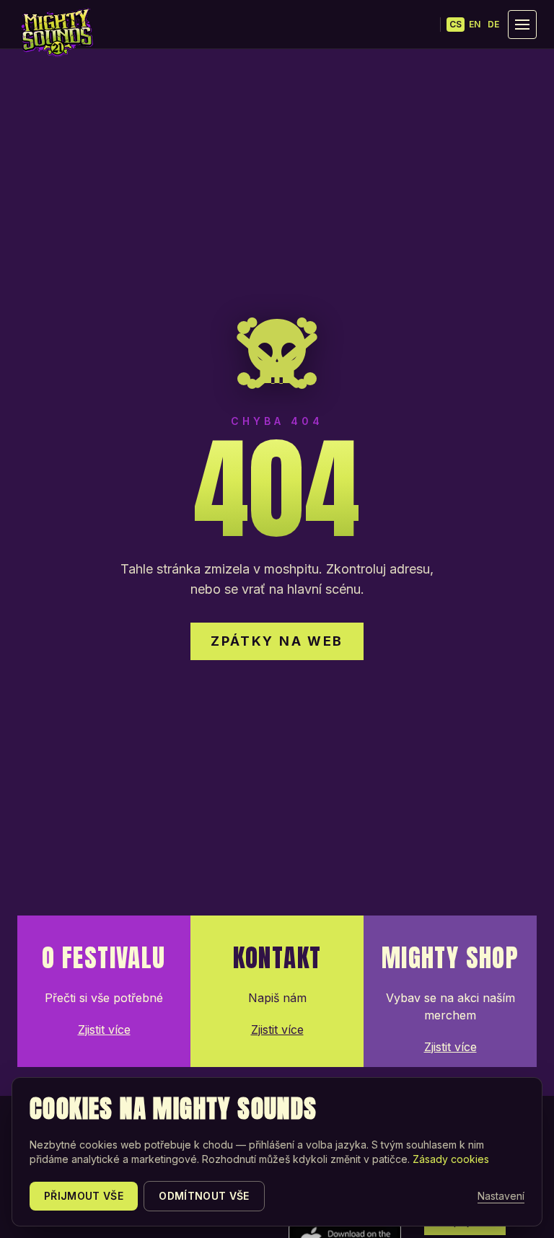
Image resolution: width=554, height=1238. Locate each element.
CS (455, 24)
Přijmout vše (83, 1196)
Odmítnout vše (204, 1196)
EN (474, 24)
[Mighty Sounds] (56, 32)
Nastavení (501, 1196)
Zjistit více (104, 1029)
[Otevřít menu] (522, 24)
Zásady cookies (451, 1159)
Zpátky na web (277, 641)
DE (493, 24)
